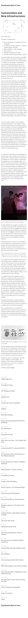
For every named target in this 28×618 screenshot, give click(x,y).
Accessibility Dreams (7, 475)
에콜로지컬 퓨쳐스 (6, 379)
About (3, 599)
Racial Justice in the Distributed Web (13, 487)
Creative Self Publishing (9, 481)
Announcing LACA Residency (10, 493)
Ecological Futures (7, 385)
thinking (12, 232)
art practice (17, 228)
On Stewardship (6, 428)
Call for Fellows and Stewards (10, 587)
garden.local (5, 397)
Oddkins (3, 409)
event (15, 225)
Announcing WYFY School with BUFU (13, 448)
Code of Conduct (6, 593)
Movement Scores (7, 434)
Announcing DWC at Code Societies (12, 499)
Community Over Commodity (10, 403)
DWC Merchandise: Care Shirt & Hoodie (14, 566)
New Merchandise (7, 415)
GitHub (12, 367)
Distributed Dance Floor (8, 526)
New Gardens (5, 554)
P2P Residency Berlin (8, 391)
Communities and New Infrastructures (13, 548)
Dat (8, 367)
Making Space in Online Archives (11, 469)
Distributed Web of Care (10, 5)
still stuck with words (8, 520)
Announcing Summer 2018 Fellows (12, 560)
